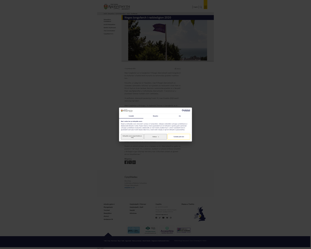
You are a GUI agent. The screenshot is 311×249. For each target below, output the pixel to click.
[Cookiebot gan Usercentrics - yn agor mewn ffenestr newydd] (183, 110)
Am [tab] (180, 116)
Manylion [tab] (155, 116)
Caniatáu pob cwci (179, 136)
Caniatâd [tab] (131, 116)
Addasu (154, 136)
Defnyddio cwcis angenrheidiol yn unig (132, 136)
